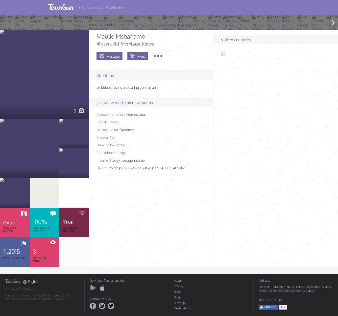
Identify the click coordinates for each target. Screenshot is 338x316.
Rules (177, 291)
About (178, 280)
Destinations (182, 308)
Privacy (178, 286)
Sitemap (179, 303)
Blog (177, 297)
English (33, 282)
